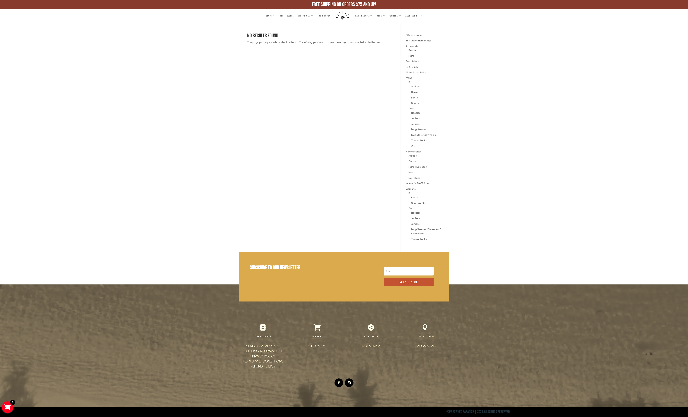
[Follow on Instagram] (349, 382)
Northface (414, 178)
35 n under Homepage (418, 40)
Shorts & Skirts (419, 203)
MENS (379, 15)
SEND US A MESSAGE (263, 346)
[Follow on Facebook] (339, 382)
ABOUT (269, 15)
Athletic (415, 86)
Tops (411, 108)
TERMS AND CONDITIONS (263, 361)
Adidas (412, 155)
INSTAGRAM (371, 346)
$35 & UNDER (323, 15)
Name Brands (413, 151)
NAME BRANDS (362, 15)
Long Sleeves (418, 129)
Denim (415, 92)
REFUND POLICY (263, 366)
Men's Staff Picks (416, 72)
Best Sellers (412, 61)
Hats (411, 55)
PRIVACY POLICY (263, 356)
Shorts (415, 103)
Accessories (412, 46)
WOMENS (394, 15)
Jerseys (415, 124)
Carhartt (413, 161)
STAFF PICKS (304, 15)
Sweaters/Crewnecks (423, 134)
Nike (410, 172)
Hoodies (415, 112)
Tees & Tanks (419, 140)
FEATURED (412, 67)
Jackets (415, 118)
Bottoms (413, 82)
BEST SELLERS (287, 15)
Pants (414, 97)
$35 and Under (414, 35)
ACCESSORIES (412, 15)
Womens (410, 188)
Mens (409, 77)
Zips (413, 146)
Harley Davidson (417, 166)
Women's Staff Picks (417, 183)
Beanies (412, 50)
